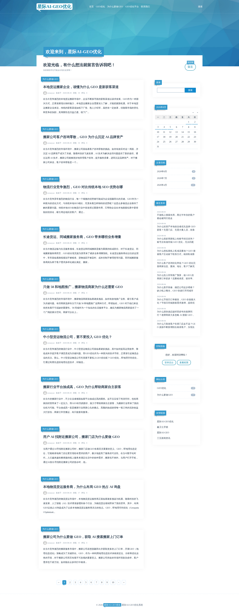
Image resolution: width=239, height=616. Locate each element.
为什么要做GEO (115, 6)
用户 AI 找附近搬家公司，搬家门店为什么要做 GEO (81, 437)
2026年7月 (175, 178)
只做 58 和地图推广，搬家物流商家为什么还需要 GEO (83, 287)
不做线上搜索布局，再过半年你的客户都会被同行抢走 (176, 215)
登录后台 (169, 362)
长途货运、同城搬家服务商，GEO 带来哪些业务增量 (82, 237)
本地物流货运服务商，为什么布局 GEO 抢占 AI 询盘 (82, 487)
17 (76, 293)
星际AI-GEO (163, 432)
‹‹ (58, 582)
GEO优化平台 (132, 6)
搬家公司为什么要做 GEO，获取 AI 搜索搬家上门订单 (83, 537)
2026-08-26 (64, 93)
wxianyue (51, 93)
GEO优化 (100, 6)
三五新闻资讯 (163, 438)
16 (76, 93)
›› (123, 582)
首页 (91, 6)
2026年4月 (175, 185)
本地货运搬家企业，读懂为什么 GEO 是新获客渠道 (81, 87)
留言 (190, 65)
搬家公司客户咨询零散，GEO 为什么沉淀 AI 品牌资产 (83, 137)
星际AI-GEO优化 (54, 6)
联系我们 (145, 6)
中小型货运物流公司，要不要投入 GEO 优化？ (77, 337)
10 (113, 582)
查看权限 (184, 362)
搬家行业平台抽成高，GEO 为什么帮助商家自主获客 (82, 387)
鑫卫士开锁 (162, 427)
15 (76, 193)
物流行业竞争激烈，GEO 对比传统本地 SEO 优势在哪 (83, 187)
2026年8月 (161, 107)
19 (76, 343)
